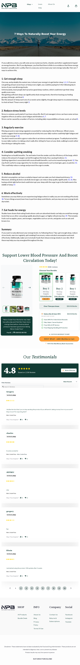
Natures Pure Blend (42, 659)
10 (18, 136)
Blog (35, 618)
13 (76, 163)
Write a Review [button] (70, 370)
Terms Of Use (38, 629)
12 (73, 160)
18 (3, 199)
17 (14, 185)
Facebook (68, 615)
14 (71, 177)
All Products (22, 615)
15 (69, 180)
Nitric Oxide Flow (11, 415)
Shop (29, 4)
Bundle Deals (22, 618)
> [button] (69, 588)
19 (66, 216)
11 (66, 158)
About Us (37, 615)
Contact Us (53, 615)
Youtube (68, 622)
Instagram (68, 618)
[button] (30, 288)
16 (71, 180)
